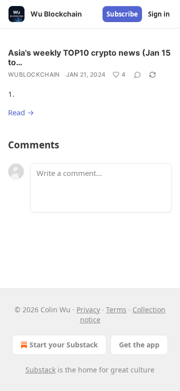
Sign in (159, 14)
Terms (116, 309)
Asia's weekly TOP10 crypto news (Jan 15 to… (89, 57)
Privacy (88, 309)
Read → (21, 112)
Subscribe (122, 14)
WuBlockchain (34, 74)
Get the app (139, 344)
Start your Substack (64, 344)
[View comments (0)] (137, 75)
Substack (41, 369)
